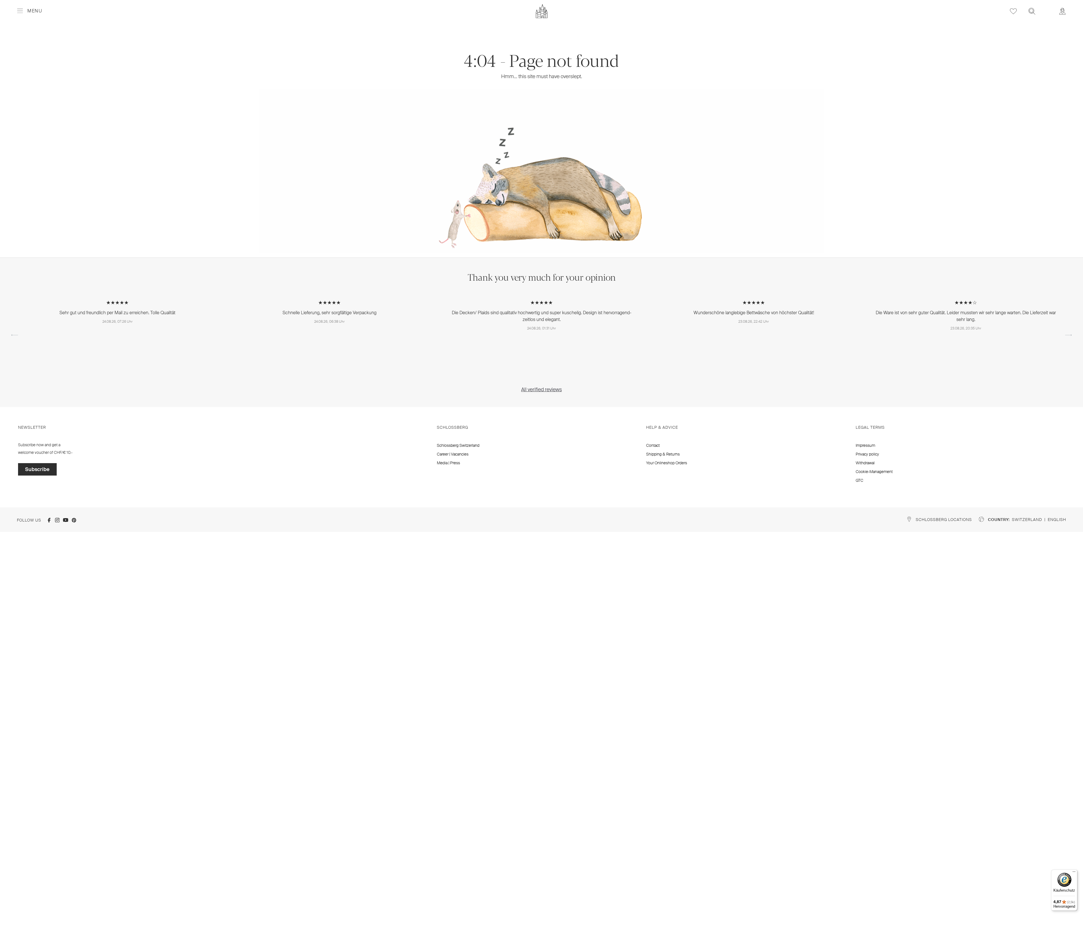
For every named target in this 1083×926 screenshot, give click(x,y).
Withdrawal (865, 462)
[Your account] (1062, 11)
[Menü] (1074, 873)
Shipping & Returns (663, 454)
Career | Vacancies (452, 454)
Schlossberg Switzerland (458, 445)
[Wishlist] (1013, 11)
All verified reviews (541, 389)
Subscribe (37, 469)
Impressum (865, 445)
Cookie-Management (874, 471)
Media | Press (448, 462)
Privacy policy (867, 454)
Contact (653, 445)
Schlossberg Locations (944, 519)
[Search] (1032, 11)
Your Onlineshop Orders (666, 462)
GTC (859, 480)
